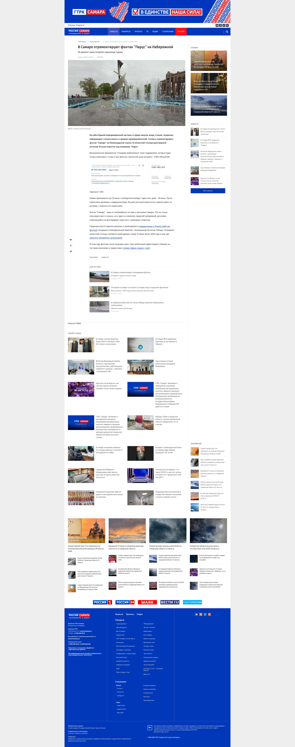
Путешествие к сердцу (150, 657)
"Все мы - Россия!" (149, 627)
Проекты (138, 32)
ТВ (147, 32)
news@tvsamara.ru (86, 631)
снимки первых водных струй (136, 248)
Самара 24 (120, 695)
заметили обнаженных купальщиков (106, 238)
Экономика (94, 257)
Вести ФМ (120, 712)
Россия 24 (120, 692)
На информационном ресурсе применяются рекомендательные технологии (84, 654)
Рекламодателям (148, 700)
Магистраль (120, 642)
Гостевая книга (148, 693)
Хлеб (117, 668)
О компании (167, 32)
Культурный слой (149, 642)
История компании (149, 685)
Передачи (119, 620)
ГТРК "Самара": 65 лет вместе (125, 638)
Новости (113, 32)
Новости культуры (149, 638)
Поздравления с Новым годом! (126, 653)
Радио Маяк (121, 705)
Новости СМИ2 (74, 323)
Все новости (207, 191)
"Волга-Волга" (147, 653)
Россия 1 (120, 688)
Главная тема (120, 635)
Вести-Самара (120, 631)
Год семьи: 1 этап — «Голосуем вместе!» (153, 669)
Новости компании (149, 689)
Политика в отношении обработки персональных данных (81, 648)
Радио (155, 32)
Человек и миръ (148, 646)
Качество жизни (148, 650)
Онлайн (181, 32)
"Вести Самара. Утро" (123, 672)
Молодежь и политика (123, 650)
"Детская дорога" (121, 627)
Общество (105, 257)
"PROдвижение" (148, 623)
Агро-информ (147, 635)
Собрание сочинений (123, 664)
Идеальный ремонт (149, 661)
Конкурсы (126, 32)
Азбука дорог (147, 631)
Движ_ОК (146, 674)
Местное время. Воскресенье (125, 646)
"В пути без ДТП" (148, 664)
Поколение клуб (121, 657)
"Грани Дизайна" (121, 623)
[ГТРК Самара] (79, 31)
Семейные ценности (122, 661)
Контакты (146, 696)
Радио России (121, 709)
